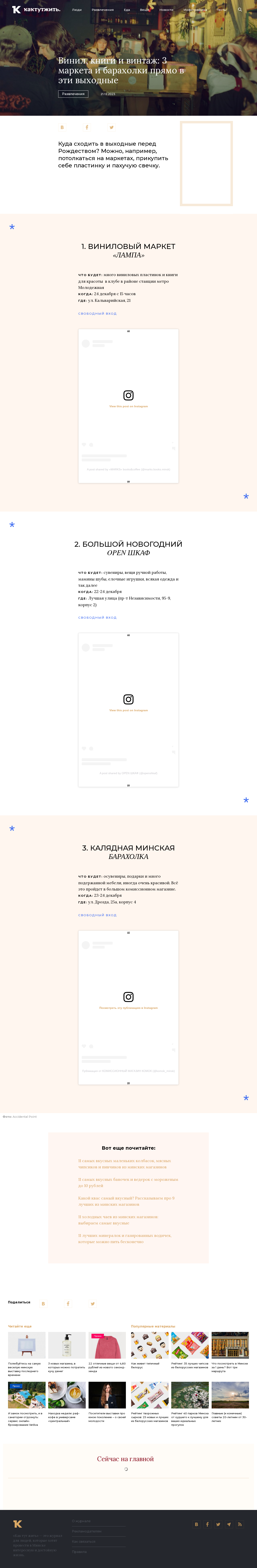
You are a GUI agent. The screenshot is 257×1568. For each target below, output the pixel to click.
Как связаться (83, 1541)
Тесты (221, 10)
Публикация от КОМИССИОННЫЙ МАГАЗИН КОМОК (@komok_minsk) (128, 1071)
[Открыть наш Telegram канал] (229, 1524)
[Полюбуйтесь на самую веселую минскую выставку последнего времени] (26, 1345)
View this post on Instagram (128, 406)
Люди (77, 10)
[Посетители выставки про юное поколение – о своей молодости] (107, 1395)
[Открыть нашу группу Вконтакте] (197, 1524)
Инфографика (195, 10)
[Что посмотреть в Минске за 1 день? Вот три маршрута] (230, 1345)
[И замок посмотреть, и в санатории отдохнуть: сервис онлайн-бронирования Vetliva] (26, 1395)
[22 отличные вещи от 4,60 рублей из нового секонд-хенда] (107, 1345)
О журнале (81, 1521)
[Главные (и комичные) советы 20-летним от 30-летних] (230, 1395)
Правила (79, 1552)
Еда (127, 10)
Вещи (144, 10)
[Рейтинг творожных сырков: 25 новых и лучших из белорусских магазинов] (149, 1395)
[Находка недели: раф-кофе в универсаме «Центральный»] (67, 1395)
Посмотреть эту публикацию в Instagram (128, 1007)
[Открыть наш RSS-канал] (240, 1524)
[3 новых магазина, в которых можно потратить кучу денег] (67, 1345)
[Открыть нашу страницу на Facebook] (207, 1524)
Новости (166, 10)
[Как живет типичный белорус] (149, 1345)
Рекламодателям (87, 1531)
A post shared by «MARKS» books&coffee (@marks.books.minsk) (128, 469)
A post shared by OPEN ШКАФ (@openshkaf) (128, 773)
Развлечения (103, 10)
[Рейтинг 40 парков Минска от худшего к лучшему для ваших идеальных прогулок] (190, 1395)
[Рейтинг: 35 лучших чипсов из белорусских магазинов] (190, 1345)
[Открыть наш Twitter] (218, 1524)
